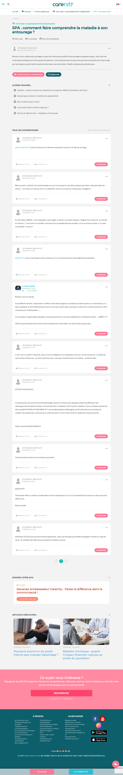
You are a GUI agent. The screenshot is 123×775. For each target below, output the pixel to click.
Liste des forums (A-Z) (73, 730)
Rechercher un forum (73, 722)
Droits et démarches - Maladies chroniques (37, 113)
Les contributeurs (21, 733)
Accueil (15, 12)
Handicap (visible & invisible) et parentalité (37, 96)
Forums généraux (41, 12)
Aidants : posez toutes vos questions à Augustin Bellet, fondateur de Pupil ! (52, 90)
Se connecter (81, 772)
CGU (41, 733)
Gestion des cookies (47, 735)
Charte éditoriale (46, 726)
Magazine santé (70, 720)
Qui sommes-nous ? (22, 720)
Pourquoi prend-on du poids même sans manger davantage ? (36, 653)
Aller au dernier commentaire (99, 130)
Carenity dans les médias (49, 724)
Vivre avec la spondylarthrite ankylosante (73, 12)
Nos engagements (21, 743)
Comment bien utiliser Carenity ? (33, 107)
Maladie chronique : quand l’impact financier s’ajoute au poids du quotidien (82, 655)
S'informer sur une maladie (74, 724)
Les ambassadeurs (21, 728)
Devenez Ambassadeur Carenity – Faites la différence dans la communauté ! (59, 590)
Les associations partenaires (25, 730)
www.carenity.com (32, 756)
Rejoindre (61, 693)
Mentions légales (46, 730)
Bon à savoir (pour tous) (28, 102)
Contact (43, 737)
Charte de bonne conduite (49, 728)
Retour (16, 18)
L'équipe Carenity (21, 726)
